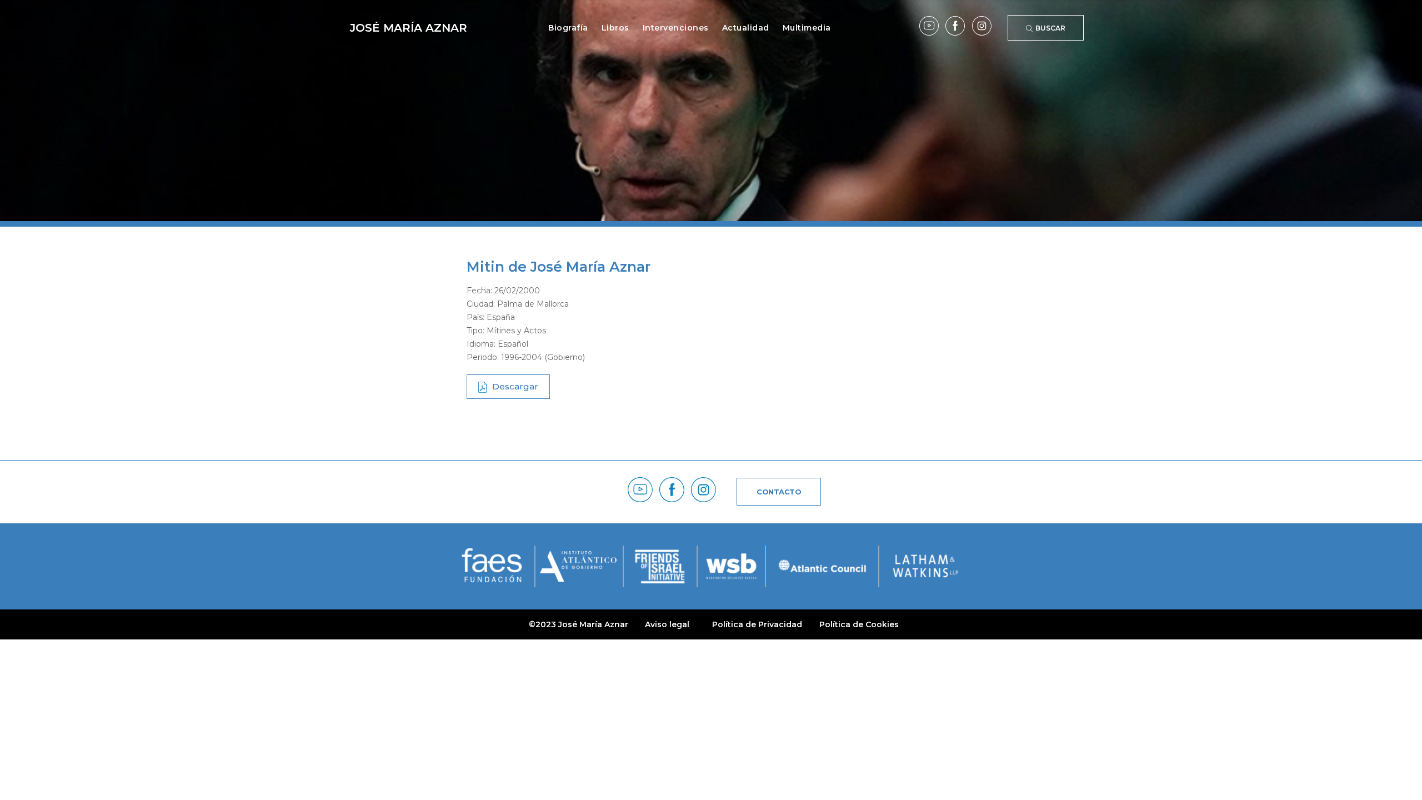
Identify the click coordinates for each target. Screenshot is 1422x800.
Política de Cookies (859, 624)
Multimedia (807, 28)
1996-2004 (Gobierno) (543, 357)
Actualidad (745, 28)
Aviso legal (667, 624)
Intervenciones (676, 28)
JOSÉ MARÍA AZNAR (408, 27)
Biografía (568, 28)
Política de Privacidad (757, 624)
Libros (615, 28)
